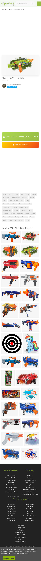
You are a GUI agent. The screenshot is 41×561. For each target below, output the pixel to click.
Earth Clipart (11, 513)
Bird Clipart (20, 530)
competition (7, 204)
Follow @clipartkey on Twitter (30, 494)
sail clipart (11, 482)
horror (16, 194)
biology (17, 217)
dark (4, 220)
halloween (6, 197)
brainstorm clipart (11, 487)
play (30, 210)
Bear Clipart (29, 518)
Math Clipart (11, 504)
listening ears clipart (11, 492)
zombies (24, 217)
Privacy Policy (30, 485)
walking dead (7, 210)
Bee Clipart (30, 513)
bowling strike (23, 207)
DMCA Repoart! (21, 145)
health (11, 220)
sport (10, 194)
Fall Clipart (30, 506)
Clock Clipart (29, 509)
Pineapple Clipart (20, 532)
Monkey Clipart (20, 535)
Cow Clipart (20, 525)
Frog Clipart (11, 509)
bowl (20, 204)
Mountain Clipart (20, 542)
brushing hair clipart (11, 478)
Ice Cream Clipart (20, 537)
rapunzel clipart (11, 489)
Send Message (12, 87)
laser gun (24, 210)
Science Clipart (11, 518)
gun (4, 194)
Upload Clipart (29, 487)
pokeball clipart (11, 480)
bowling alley (16, 197)
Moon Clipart (30, 504)
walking (5, 214)
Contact (29, 478)
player (27, 214)
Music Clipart (11, 516)
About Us (29, 475)
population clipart (11, 485)
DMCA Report (30, 482)
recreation (6, 207)
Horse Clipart (30, 511)
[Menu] (39, 3)
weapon (24, 197)
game (5, 217)
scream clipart (11, 475)
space (31, 217)
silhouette (27, 204)
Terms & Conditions (30, 480)
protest (16, 210)
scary (27, 201)
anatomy (20, 214)
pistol (27, 220)
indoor (12, 214)
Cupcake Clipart (11, 511)
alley (10, 201)
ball (22, 194)
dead (4, 201)
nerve (27, 194)
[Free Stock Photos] (7, 3)
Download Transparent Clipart (21, 136)
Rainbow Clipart (29, 520)
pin (22, 201)
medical (16, 201)
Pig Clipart (20, 539)
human (14, 207)
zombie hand (19, 220)
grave (11, 217)
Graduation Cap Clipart (30, 516)
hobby (32, 197)
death (33, 214)
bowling (34, 194)
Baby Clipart (11, 520)
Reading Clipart (20, 528)
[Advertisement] (20, 33)
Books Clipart (11, 506)
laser (14, 204)
